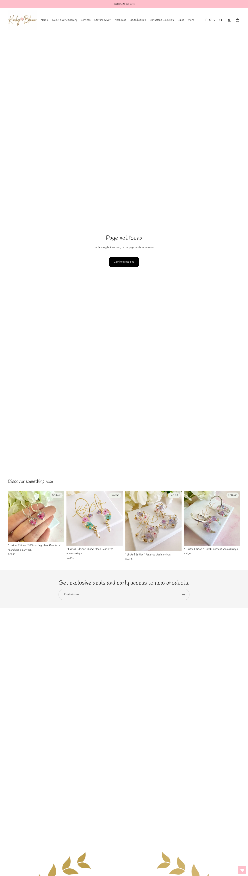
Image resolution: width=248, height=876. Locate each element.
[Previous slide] (13, 516)
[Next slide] (58, 516)
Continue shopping (124, 262)
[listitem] (191, 20)
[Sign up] (184, 595)
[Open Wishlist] (242, 870)
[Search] (221, 20)
